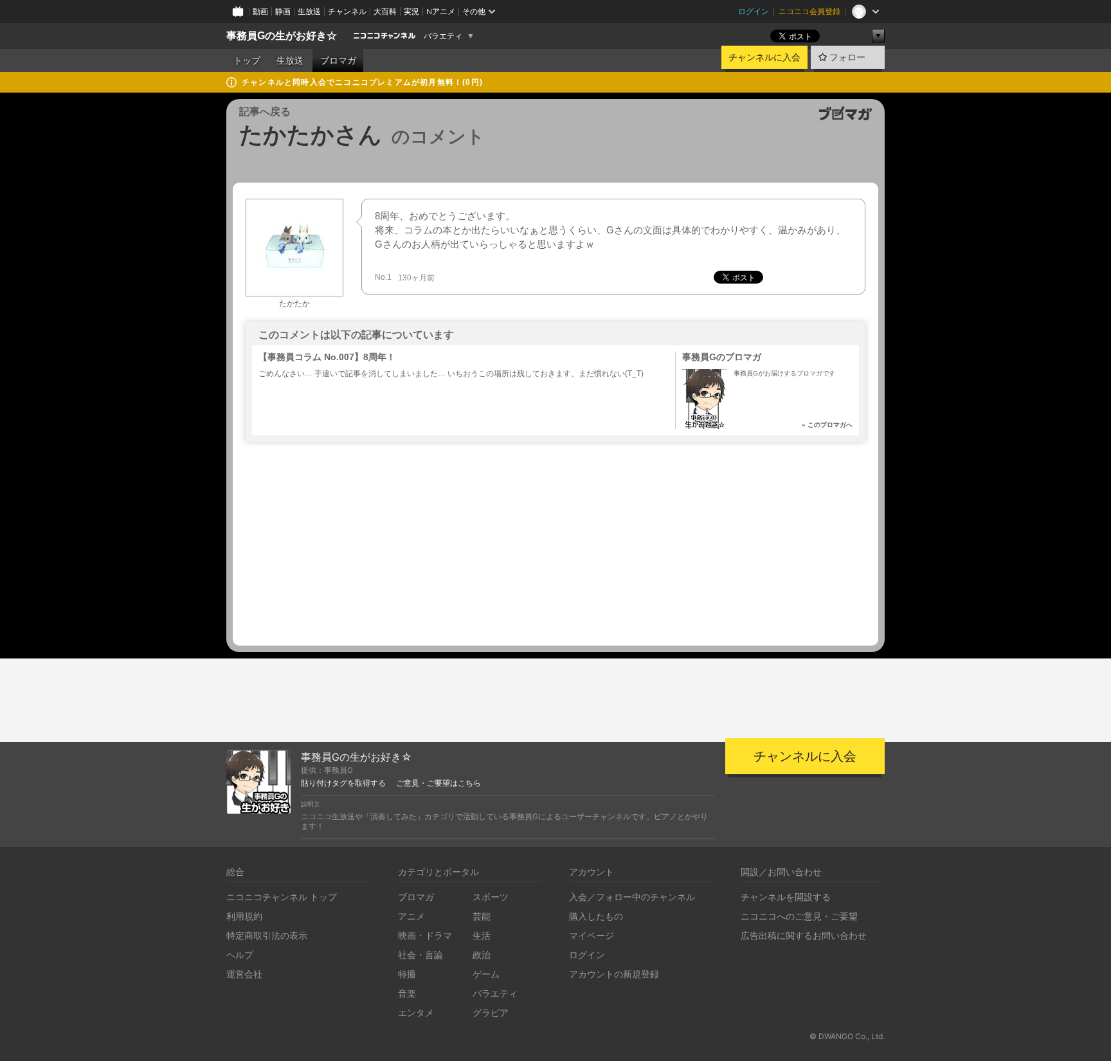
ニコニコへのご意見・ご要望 (799, 916)
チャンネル (347, 11)
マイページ (591, 935)
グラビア (491, 1012)
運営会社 (244, 973)
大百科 (385, 11)
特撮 (407, 973)
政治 (482, 954)
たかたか (294, 303)
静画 (283, 11)
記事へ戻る (265, 111)
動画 (260, 11)
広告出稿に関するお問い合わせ (804, 935)
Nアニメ (440, 11)
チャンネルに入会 (764, 57)
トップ (246, 60)
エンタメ (416, 1012)
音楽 (407, 993)
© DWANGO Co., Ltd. (847, 1036)
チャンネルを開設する (786, 896)
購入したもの (596, 916)
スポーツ (491, 896)
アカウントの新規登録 (614, 973)
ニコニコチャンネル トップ (281, 896)
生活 (482, 935)
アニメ (411, 916)
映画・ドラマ (425, 935)
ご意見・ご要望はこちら (438, 783)
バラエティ (443, 36)
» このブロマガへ (827, 424)
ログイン (753, 11)
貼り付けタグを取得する (343, 783)
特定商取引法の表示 (266, 935)
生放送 (309, 11)
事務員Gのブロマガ (721, 357)
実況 (411, 11)
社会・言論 (420, 954)
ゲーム (486, 973)
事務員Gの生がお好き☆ (281, 35)
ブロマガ (338, 60)
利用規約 (244, 916)
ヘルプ (239, 954)
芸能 (482, 916)
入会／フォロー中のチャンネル (632, 896)
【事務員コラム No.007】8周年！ (326, 357)
